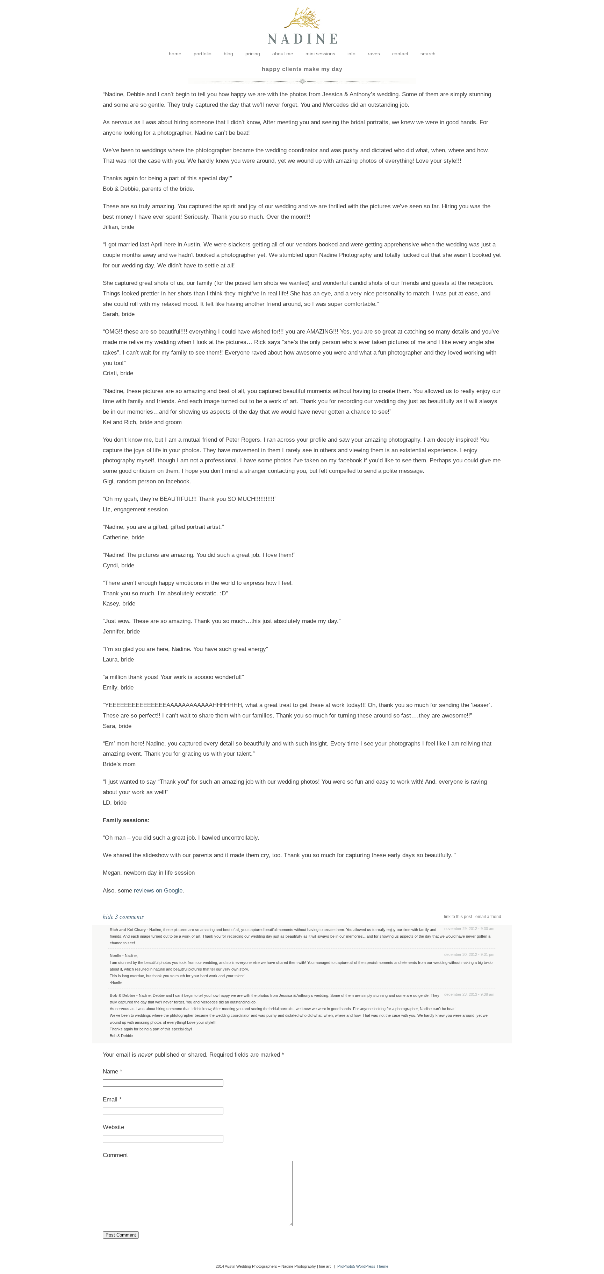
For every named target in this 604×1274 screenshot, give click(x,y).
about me (282, 53)
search (428, 53)
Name (110, 1071)
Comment (115, 1155)
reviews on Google (158, 890)
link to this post (458, 916)
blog (228, 53)
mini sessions (320, 53)
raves (374, 53)
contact (400, 53)
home (175, 53)
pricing (252, 53)
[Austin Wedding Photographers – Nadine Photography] (302, 49)
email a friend (488, 916)
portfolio (202, 53)
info (351, 53)
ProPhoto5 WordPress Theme (362, 1266)
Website (113, 1127)
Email (110, 1099)
